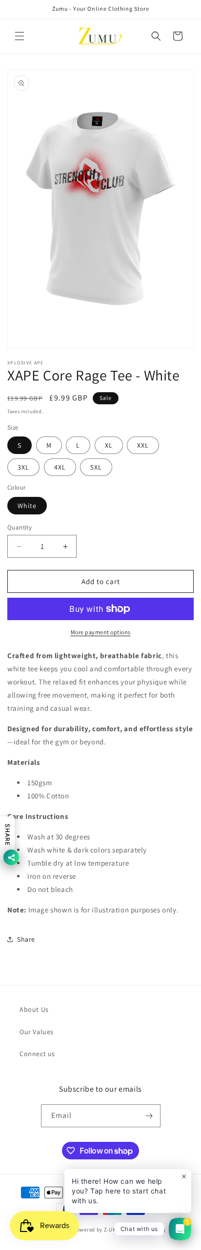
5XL (96, 467)
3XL (23, 467)
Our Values (37, 1031)
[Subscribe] (149, 1115)
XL (109, 445)
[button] (19, 36)
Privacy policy (148, 1229)
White (27, 505)
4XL (60, 467)
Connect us (37, 1053)
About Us (34, 1009)
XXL (143, 445)
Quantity (19, 527)
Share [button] (26, 939)
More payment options (101, 632)
